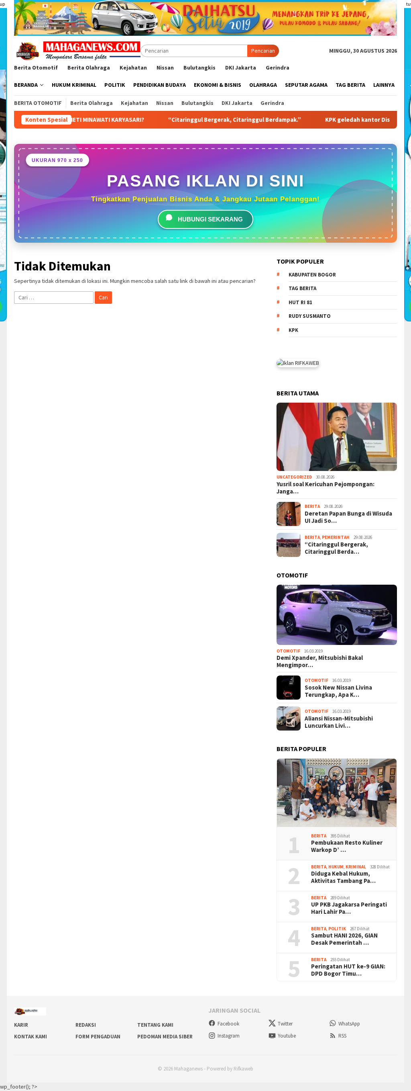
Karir (21, 1024)
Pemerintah (336, 537)
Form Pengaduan (97, 1036)
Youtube (287, 1035)
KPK (293, 330)
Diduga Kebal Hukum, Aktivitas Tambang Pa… (343, 877)
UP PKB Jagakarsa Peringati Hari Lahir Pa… (349, 908)
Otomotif (288, 651)
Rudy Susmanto (310, 316)
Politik (337, 928)
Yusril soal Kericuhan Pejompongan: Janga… (325, 488)
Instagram (229, 1035)
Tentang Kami (155, 1024)
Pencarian (263, 50)
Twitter (285, 1023)
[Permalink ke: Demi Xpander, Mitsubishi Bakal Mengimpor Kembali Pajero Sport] (337, 615)
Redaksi (85, 1024)
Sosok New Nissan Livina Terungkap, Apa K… (338, 691)
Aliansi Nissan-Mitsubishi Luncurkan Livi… (339, 722)
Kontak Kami (30, 1036)
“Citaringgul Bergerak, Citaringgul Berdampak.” (199, 119)
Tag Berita (302, 288)
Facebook (228, 1023)
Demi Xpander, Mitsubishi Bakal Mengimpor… (320, 661)
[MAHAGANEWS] (77, 50)
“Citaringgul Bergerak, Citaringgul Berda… (336, 548)
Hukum (336, 867)
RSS (342, 1035)
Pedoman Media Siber (165, 1036)
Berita (312, 506)
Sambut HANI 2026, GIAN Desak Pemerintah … (344, 939)
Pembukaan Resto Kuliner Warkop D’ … (347, 846)
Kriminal (356, 867)
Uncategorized (294, 477)
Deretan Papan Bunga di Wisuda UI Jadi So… (348, 517)
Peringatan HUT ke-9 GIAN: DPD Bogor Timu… (348, 970)
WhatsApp (349, 1023)
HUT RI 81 (300, 302)
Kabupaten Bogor (312, 274)
